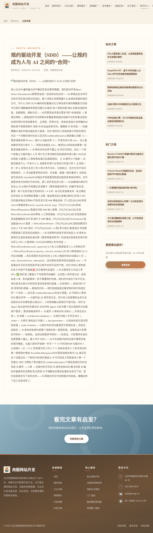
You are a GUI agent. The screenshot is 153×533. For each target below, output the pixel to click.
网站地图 (145, 525)
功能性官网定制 (94, 482)
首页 (6, 21)
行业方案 (58, 489)
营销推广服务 (93, 507)
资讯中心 (15, 21)
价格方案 (58, 507)
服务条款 (133, 525)
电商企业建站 (93, 489)
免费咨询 (125, 264)
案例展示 (58, 495)
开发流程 (58, 501)
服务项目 (58, 482)
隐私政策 (122, 525)
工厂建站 (91, 495)
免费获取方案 (76, 438)
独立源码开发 (93, 476)
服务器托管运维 (94, 501)
